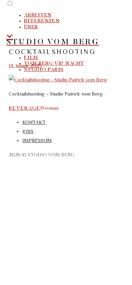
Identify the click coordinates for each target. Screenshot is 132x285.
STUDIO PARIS (44, 69)
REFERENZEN (42, 21)
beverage (24, 108)
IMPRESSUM (37, 140)
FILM (31, 57)
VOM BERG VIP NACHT (54, 63)
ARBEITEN (38, 15)
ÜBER (31, 27)
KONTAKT (34, 122)
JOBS (28, 131)
